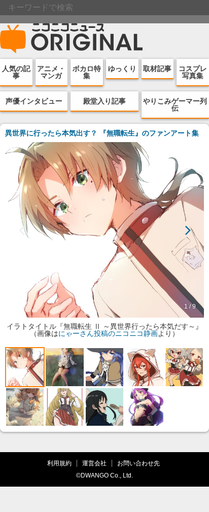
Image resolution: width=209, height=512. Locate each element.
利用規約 (59, 463)
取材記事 (157, 68)
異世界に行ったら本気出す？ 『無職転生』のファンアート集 (102, 133)
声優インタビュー (34, 101)
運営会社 (94, 463)
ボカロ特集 (87, 72)
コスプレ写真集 (193, 72)
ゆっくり (122, 68)
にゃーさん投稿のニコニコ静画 (108, 333)
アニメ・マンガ (51, 72)
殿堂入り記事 (104, 101)
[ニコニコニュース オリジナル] (71, 38)
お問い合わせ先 (138, 463)
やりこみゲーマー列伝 (175, 104)
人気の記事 (16, 72)
